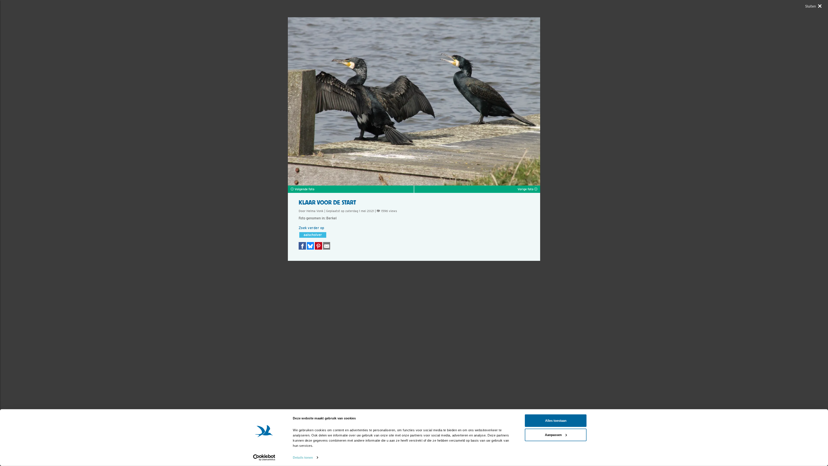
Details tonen (303, 457)
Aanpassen (553, 434)
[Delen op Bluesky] (310, 246)
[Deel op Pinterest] (318, 246)
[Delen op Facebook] (302, 246)
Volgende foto (304, 189)
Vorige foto (526, 189)
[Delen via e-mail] (326, 246)
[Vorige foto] (477, 101)
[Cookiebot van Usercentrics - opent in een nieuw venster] (264, 457)
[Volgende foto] (351, 101)
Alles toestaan (555, 420)
